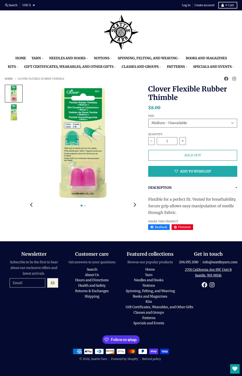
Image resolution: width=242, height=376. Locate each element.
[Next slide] (134, 205)
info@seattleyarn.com (220, 262)
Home (9, 78)
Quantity (155, 134)
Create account (204, 5)
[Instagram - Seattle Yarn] (234, 79)
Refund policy (151, 359)
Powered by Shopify (124, 359)
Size (151, 115)
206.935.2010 (189, 262)
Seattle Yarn (99, 359)
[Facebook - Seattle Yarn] (226, 79)
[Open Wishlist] (235, 369)
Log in (186, 5)
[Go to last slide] (31, 205)
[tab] (81, 206)
